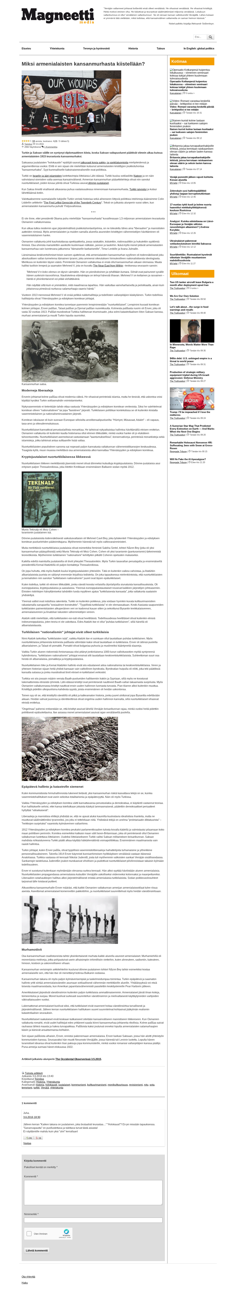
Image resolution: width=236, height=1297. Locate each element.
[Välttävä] (25, 141)
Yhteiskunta (57, 48)
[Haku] (210, 37)
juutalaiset (64, 1084)
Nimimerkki (31, 1214)
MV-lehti (173, 183)
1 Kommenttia (50, 147)
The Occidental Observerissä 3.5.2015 (78, 1059)
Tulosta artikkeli (34, 1073)
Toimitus (28, 144)
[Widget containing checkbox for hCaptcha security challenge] (48, 1234)
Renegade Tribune (178, 451)
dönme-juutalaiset (98, 183)
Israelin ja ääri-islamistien (47, 175)
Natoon (138, 175)
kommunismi (78, 1084)
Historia (133, 48)
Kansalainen (175, 93)
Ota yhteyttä (28, 1276)
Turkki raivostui (138, 189)
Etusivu (26, 48)
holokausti (51, 1084)
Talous (161, 48)
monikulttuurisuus (118, 1084)
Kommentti (31, 1176)
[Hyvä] (28, 141)
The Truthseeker (177, 288)
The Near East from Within (108, 265)
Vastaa (27, 1143)
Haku (25, 1282)
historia (40, 1084)
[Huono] (23, 141)
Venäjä (45, 1087)
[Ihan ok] (26, 141)
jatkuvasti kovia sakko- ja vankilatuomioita (104, 162)
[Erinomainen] (30, 141)
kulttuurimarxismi (96, 1084)
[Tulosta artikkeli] (23, 1073)
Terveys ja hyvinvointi (96, 48)
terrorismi (27, 1087)
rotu (146, 1084)
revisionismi (136, 1084)
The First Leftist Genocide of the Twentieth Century (72, 202)
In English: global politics (199, 48)
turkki (37, 1087)
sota (152, 1084)
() (30, 1138)
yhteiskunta (56, 1087)
